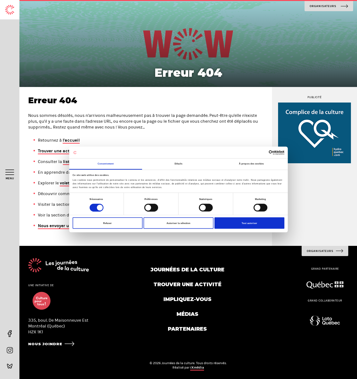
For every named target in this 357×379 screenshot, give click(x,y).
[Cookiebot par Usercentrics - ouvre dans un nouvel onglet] (263, 152)
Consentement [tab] (106, 164)
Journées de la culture (187, 270)
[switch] (151, 207)
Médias (187, 314)
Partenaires (187, 329)
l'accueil (71, 140)
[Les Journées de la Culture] (9, 9)
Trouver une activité (58, 151)
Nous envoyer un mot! (60, 225)
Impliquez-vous (187, 299)
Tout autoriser (249, 223)
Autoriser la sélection (178, 223)
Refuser (107, 223)
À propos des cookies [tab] (251, 164)
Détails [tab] (178, 164)
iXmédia (197, 367)
